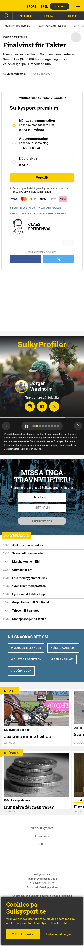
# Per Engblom (62, 659)
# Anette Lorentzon (26, 659)
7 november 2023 (40, 73)
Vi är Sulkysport (42, 828)
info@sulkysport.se (46, 887)
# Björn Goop (21, 670)
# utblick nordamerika (50, 213)
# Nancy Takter (20, 213)
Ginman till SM (40, 25)
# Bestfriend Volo (22, 208)
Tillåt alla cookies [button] (23, 934)
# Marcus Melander (26, 648)
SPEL (44, 6)
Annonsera (42, 836)
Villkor (42, 844)
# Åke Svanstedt (63, 648)
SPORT (31, 6)
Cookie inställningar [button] (58, 934)
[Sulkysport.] (10, 6)
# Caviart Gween (49, 208)
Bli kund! (59, 6)
